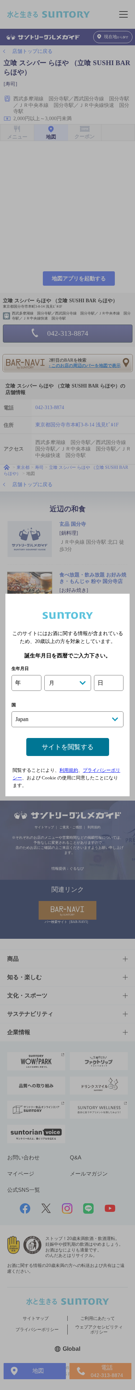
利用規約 (68, 770)
